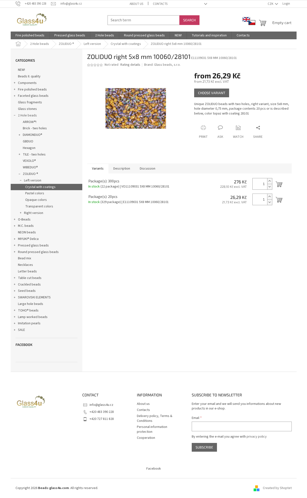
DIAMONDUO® (32, 134)
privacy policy (257, 436)
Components (27, 83)
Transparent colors (39, 206)
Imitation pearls (29, 323)
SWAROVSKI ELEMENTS (34, 297)
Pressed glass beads (33, 245)
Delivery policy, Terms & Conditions (154, 418)
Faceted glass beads (33, 95)
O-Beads (24, 219)
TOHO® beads (28, 310)
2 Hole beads (27, 115)
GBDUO (28, 141)
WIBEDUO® (30, 167)
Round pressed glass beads (38, 252)
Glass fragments (30, 102)
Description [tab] (121, 168)
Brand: (162, 64)
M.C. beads (26, 225)
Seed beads (27, 290)
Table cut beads (29, 278)
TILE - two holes (34, 154)
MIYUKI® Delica (28, 239)
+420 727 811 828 (102, 418)
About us (136, 4)
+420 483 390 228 (102, 411)
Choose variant (211, 93)
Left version (32, 180)
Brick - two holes (35, 128)
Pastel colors (34, 193)
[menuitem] (30, 35)
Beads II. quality (29, 76)
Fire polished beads (32, 89)
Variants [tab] (98, 168)
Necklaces (25, 264)
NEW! (21, 69)
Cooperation (146, 437)
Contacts (160, 4)
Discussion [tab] (147, 168)
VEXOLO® (29, 160)
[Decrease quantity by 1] (269, 186)
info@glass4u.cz (101, 404)
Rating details (130, 65)
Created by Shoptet (277, 488)
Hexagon (29, 148)
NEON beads (27, 232)
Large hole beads (30, 304)
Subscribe (204, 447)
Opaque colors (36, 199)
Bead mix (24, 258)
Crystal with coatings (40, 187)
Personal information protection (152, 429)
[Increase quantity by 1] (269, 181)
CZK (271, 4)
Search (189, 20)
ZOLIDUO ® (30, 173)
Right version (33, 213)
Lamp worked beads (33, 317)
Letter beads (27, 271)
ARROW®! (29, 122)
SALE (21, 329)
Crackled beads (29, 284)
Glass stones (27, 108)
